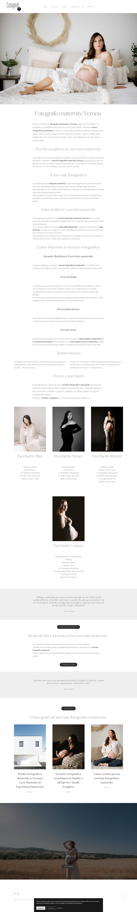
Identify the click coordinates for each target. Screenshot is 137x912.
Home (45, 6)
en (83, 6)
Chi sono (55, 6)
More (90, 6)
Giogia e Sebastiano (68, 611)
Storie (64, 6)
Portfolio (74, 6)
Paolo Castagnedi (68, 689)
